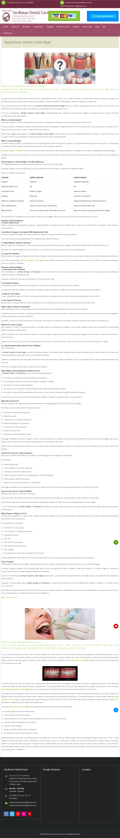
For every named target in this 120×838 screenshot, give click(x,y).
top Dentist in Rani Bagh (76, 648)
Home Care (87, 27)
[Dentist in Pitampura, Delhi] (24, 16)
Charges (49, 27)
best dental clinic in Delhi (79, 645)
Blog (97, 27)
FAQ (103, 27)
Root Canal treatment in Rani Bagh (51, 648)
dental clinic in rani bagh (98, 89)
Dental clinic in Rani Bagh (33, 89)
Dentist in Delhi (52, 89)
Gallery (76, 27)
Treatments (38, 27)
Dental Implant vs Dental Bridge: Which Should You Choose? (24, 86)
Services (26, 27)
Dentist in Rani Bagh (19, 92)
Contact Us (7, 33)
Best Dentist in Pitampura (75, 89)
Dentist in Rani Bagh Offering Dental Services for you (21, 642)
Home (5, 27)
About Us (15, 27)
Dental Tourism (63, 27)
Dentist (46, 645)
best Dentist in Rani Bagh (101, 645)
